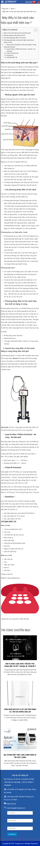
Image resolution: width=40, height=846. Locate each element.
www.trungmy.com (13, 578)
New (12, 9)
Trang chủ (5, 9)
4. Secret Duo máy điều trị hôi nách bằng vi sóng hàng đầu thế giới (20, 46)
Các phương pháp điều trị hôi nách (15, 38)
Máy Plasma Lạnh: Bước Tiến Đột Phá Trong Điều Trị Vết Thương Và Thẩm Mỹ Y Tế (20, 665)
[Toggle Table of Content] (34, 30)
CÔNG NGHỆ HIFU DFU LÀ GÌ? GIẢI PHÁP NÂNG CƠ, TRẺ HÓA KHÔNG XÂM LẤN (20, 710)
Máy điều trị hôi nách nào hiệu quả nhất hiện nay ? (20, 11)
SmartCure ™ (10, 55)
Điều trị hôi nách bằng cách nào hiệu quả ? (17, 33)
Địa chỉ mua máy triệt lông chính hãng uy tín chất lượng (20, 756)
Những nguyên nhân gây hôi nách (14, 35)
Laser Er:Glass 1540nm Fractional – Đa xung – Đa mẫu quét (21, 50)
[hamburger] (2, 2)
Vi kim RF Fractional (12, 53)
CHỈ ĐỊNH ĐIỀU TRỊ (12, 57)
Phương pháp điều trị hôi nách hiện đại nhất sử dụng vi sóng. (19, 41)
